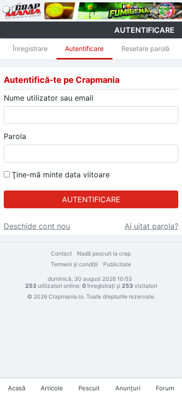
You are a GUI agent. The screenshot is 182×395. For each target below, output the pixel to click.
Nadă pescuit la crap (104, 253)
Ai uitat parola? (151, 226)
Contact (61, 253)
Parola (15, 136)
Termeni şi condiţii (74, 264)
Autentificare (84, 48)
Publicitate (117, 264)
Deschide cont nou (37, 226)
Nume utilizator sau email (48, 97)
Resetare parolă (145, 48)
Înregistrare (30, 48)
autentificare (144, 30)
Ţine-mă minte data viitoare (61, 174)
